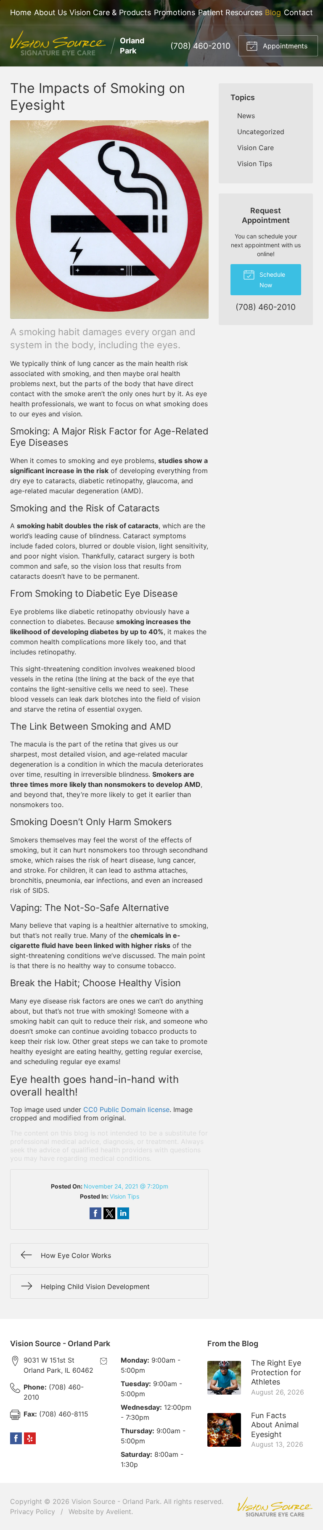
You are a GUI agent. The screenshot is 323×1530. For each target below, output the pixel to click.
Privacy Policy (32, 1511)
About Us (50, 12)
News (246, 115)
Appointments (284, 46)
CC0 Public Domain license (126, 1109)
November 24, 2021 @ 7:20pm (126, 1186)
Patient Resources (230, 12)
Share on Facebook (95, 1213)
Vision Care (255, 147)
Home (20, 12)
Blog (273, 12)
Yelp (30, 1438)
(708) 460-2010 (200, 46)
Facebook (16, 1438)
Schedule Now (271, 280)
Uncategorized (260, 131)
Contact (298, 12)
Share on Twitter (109, 1213)
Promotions (174, 12)
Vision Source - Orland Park (115, 1501)
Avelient (118, 1511)
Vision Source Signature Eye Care (275, 1507)
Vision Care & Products (110, 12)
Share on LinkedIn (123, 1213)
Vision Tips (124, 1196)
